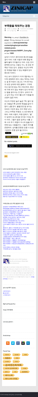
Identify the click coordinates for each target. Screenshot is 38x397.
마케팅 (24, 368)
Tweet (16, 361)
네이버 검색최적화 (11, 368)
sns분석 (7, 361)
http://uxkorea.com (14, 263)
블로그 (6, 372)
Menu (4, 2)
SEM (25, 354)
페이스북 (9, 375)
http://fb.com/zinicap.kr (15, 261)
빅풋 (15, 371)
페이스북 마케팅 (11, 378)
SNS (17, 358)
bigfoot (7, 354)
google (17, 354)
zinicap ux (10, 278)
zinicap (15, 29)
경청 (6, 156)
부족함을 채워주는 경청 (17, 25)
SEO (7, 358)
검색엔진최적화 (13, 364)
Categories (6, 16)
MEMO (31, 29)
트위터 (25, 371)
